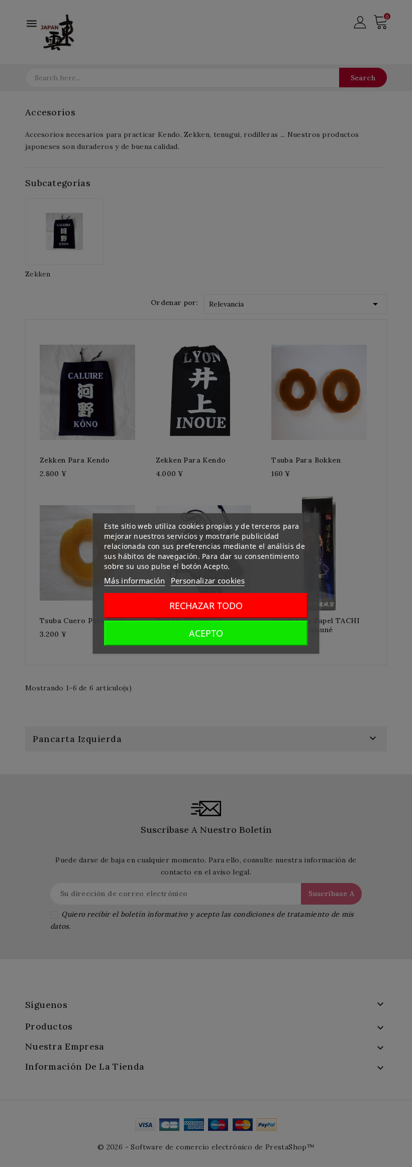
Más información (134, 580)
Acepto (206, 633)
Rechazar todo (206, 606)
